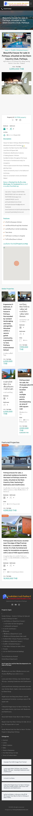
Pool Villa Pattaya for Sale (10, 753)
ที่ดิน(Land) (6, 631)
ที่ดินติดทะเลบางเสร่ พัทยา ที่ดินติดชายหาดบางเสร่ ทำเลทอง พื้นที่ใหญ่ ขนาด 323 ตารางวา (15, 673)
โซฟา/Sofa (8, 232)
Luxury (5, 743)
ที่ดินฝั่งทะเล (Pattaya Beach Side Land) (15, 636)
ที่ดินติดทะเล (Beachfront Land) (13, 634)
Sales (4, 748)
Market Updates (7, 745)
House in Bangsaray (8, 750)
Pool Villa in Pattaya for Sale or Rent (14, 646)
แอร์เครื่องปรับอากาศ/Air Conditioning (16, 229)
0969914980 (7, 9)
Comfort (5, 740)
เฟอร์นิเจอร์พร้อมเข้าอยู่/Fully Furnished (16, 225)
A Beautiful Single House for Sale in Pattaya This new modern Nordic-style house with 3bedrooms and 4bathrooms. (16, 709)
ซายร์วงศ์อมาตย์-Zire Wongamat (13, 623)
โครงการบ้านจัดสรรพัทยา (10, 755)
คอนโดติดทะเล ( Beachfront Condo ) (14, 621)
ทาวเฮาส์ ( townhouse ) (9, 629)
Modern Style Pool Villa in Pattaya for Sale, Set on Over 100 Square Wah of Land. (16, 723)
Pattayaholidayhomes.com (20, 809)
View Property (8, 299)
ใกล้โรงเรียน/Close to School (13, 239)
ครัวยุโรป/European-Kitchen (13, 222)
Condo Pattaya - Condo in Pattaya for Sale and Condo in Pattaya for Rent (16, 617)
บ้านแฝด (5, 649)
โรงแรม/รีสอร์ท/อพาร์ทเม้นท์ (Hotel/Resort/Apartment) (10, 658)
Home (6, 50)
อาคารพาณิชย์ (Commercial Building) (13, 651)
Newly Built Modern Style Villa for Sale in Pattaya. (16, 717)
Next (30, 83)
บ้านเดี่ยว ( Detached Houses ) (19, 50)
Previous (3, 83)
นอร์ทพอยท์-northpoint (11, 626)
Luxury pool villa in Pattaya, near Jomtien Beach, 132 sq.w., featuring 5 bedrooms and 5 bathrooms (16, 680)
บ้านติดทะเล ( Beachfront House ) (12, 641)
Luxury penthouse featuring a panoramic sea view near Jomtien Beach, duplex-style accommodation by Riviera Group (16, 689)
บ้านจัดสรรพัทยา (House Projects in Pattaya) (16, 639)
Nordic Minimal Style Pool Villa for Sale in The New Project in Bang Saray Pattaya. (16, 731)
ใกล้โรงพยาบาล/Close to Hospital (15, 236)
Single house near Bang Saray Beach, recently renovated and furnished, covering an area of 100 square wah (16, 699)
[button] (16, 263)
